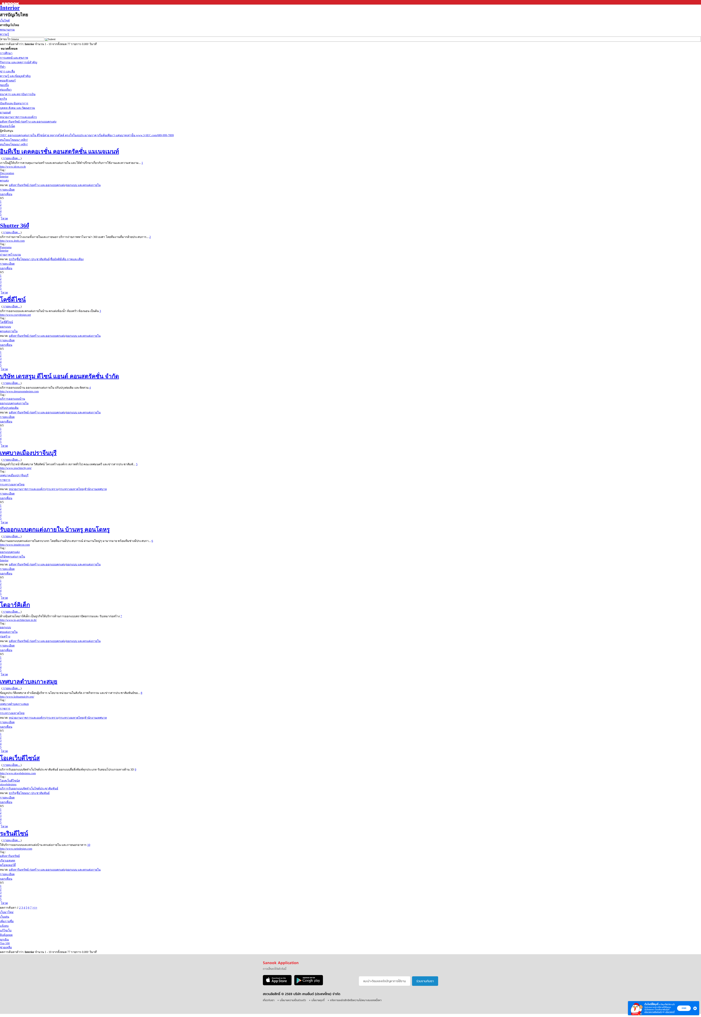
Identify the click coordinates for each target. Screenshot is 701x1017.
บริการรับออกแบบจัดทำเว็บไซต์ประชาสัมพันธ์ (29, 788)
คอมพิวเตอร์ (8, 80)
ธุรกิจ (3, 98)
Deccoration (7, 173)
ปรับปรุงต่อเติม (9, 407)
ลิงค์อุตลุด (6, 935)
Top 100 (5, 943)
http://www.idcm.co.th (13, 166)
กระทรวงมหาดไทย (12, 484)
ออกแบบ (5, 326)
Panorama (6, 247)
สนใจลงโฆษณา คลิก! (14, 139)
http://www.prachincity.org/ (16, 468)
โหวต (4, 218)
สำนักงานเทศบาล (95, 489)
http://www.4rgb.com (12, 240)
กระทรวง (52, 489)
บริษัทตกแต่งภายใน (12, 556)
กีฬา (2, 66)
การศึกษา (6, 53)
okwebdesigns (8, 784)
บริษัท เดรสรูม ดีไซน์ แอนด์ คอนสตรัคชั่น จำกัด (59, 376)
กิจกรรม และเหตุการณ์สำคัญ (18, 62)
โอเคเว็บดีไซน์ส (20, 758)
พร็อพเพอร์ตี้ (8, 865)
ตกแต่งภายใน (9, 331)
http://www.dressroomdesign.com (19, 391)
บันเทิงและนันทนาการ (14, 103)
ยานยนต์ (5, 112)
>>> (34, 907)
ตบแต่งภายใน (9, 631)
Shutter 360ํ (14, 225)
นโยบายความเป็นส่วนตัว (653, 1012)
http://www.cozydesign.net (15, 314)
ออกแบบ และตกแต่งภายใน (83, 185)
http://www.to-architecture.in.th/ (18, 620)
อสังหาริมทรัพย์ (10, 856)
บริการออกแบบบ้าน (12, 398)
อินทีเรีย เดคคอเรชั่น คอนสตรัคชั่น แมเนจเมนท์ (59, 151)
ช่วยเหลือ (6, 947)
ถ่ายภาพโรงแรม (10, 254)
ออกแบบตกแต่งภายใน (14, 403)
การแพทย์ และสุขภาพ (14, 57)
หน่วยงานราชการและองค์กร (18, 117)
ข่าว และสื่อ (7, 71)
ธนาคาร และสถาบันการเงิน (17, 94)
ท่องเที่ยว (6, 89)
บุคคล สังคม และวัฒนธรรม (17, 107)
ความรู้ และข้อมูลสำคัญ (15, 76)
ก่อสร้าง (5, 636)
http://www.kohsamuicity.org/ (17, 696)
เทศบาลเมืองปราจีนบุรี (28, 453)
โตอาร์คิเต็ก (15, 605)
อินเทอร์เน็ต (7, 126)
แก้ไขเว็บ (6, 930)
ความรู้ (4, 34)
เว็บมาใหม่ (7, 912)
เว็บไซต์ (5, 20)
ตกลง (684, 1008)
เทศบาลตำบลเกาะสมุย (28, 681)
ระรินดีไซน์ (14, 833)
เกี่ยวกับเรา (268, 1000)
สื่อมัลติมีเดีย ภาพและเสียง (67, 259)
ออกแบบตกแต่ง (10, 552)
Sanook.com (11, 2)
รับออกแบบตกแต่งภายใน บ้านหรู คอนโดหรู (55, 529)
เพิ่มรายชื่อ (7, 921)
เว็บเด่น (4, 916)
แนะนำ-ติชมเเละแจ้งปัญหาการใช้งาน (384, 981)
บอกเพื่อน (6, 194)
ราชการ (5, 479)
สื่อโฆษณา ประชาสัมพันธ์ (33, 259)
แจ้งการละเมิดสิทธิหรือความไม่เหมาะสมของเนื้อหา (356, 1000)
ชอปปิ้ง (4, 85)
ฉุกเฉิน (4, 939)
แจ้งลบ (4, 925)
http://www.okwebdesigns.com (18, 773)
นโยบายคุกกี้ (670, 1012)
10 (88, 844)
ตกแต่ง (4, 180)
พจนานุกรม (7, 29)
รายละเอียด (7, 189)
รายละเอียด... (11, 158)
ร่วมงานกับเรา (425, 981)
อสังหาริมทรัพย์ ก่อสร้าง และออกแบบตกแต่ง (28, 121)
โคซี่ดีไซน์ (13, 299)
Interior (10, 7)
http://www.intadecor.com (15, 544)
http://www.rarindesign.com (16, 848)
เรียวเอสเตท (7, 860)
